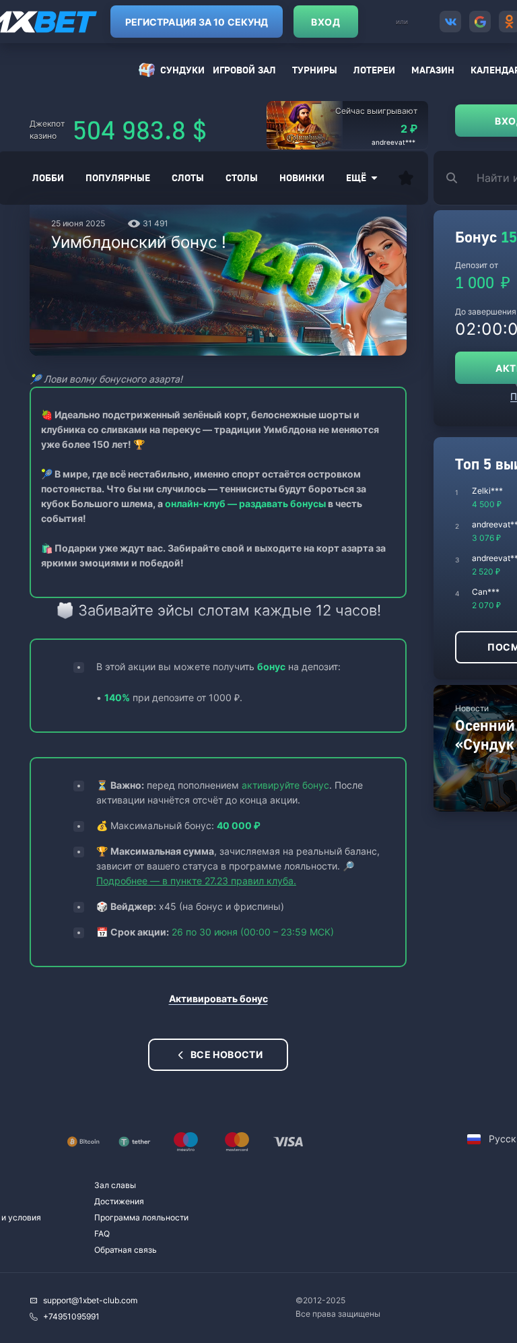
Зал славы (115, 1185)
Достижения (119, 1201)
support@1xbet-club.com (90, 1300)
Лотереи (374, 69)
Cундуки (182, 69)
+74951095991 (71, 1316)
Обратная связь (125, 1250)
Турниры (314, 69)
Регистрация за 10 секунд (196, 22)
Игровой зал (244, 69)
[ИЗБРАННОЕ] (406, 178)
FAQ (102, 1234)
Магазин (432, 69)
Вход (325, 22)
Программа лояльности (141, 1217)
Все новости (227, 1054)
